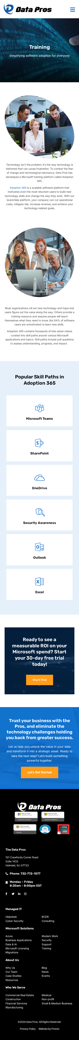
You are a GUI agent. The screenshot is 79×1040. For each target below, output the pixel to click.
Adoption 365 (18, 187)
